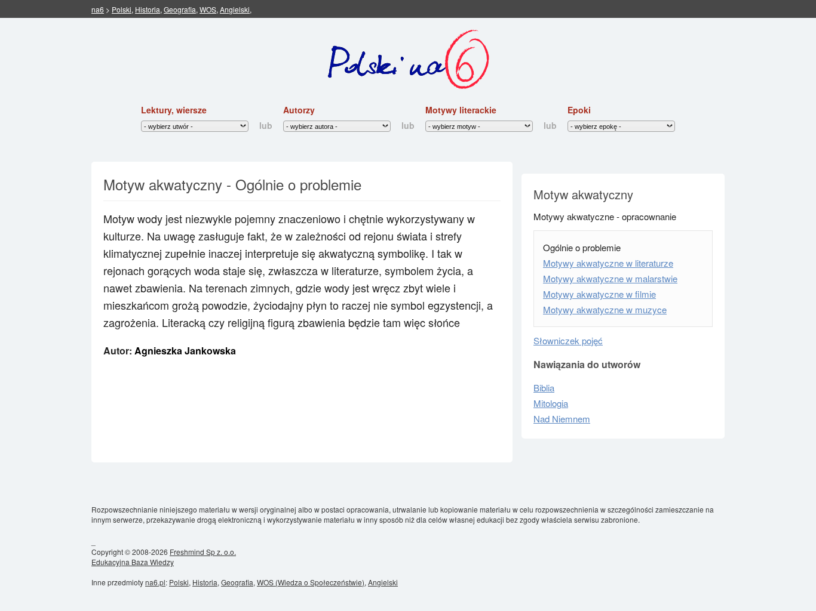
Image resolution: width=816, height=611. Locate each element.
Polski (121, 9)
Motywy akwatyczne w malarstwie (610, 278)
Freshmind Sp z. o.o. (203, 552)
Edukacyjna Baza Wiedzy (132, 562)
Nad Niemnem (561, 418)
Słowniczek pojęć (568, 340)
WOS (208, 9)
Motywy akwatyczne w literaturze (608, 263)
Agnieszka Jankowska (185, 350)
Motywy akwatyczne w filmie (599, 294)
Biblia (543, 387)
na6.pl (155, 582)
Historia (147, 9)
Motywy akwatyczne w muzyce (605, 309)
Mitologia (550, 403)
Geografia (180, 9)
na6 (97, 9)
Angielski (235, 9)
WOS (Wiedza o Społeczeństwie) (310, 582)
